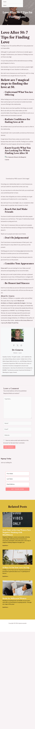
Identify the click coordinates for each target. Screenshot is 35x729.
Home (4, 1)
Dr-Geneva (17, 350)
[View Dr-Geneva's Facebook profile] (13, 345)
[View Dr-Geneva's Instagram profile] (21, 345)
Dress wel (4, 268)
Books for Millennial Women (14, 598)
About (4, 5)
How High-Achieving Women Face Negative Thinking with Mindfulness (17, 532)
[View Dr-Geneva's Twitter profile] (17, 345)
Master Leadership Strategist (17, 303)
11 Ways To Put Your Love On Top (16, 568)
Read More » (5, 545)
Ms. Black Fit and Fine (12, 323)
